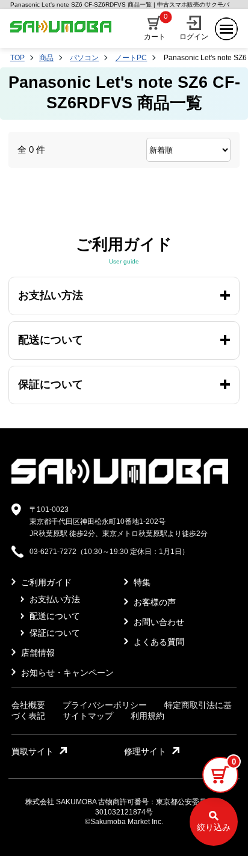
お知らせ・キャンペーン (66, 672)
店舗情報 (37, 652)
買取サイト (32, 751)
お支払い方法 (53, 599)
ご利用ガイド (45, 582)
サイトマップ (88, 716)
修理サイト (145, 751)
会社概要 (28, 705)
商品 (46, 58)
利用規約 (147, 716)
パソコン (84, 58)
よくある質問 (157, 642)
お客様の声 (153, 602)
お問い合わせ (157, 622)
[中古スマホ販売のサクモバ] (119, 481)
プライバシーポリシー (105, 705)
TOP (17, 58)
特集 (140, 582)
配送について (53, 616)
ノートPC (131, 58)
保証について (53, 633)
